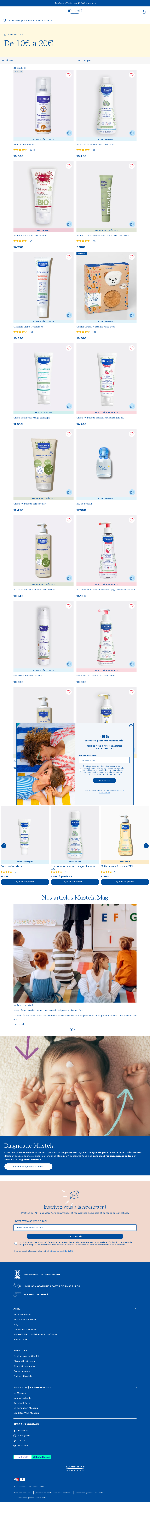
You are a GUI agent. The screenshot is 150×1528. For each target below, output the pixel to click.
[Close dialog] (130, 725)
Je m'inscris (104, 780)
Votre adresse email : (88, 755)
